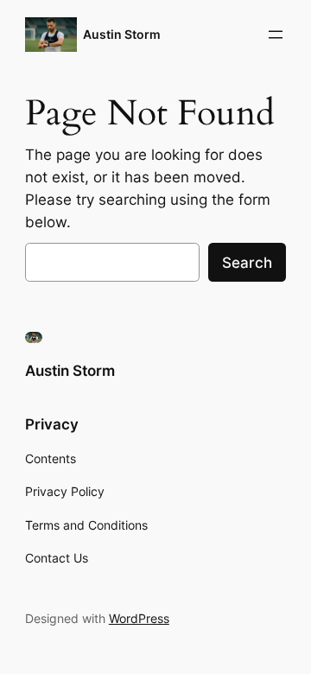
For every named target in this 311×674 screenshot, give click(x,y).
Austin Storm (122, 34)
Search (247, 262)
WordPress (139, 618)
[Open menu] (275, 34)
